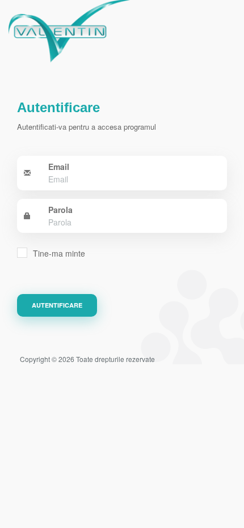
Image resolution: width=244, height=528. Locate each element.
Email (58, 166)
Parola (60, 209)
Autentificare (57, 305)
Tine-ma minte (59, 253)
